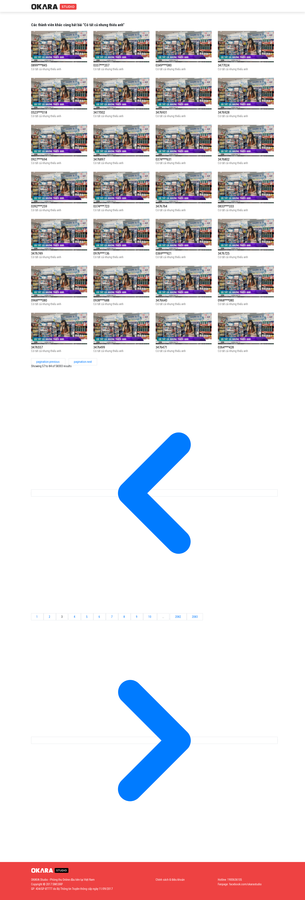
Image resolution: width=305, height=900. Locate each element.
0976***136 (101, 253)
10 (150, 616)
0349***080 (164, 65)
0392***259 (39, 206)
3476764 (161, 206)
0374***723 (101, 206)
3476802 (223, 159)
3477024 (223, 65)
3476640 (161, 300)
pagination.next (83, 361)
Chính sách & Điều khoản (170, 879)
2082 (178, 616)
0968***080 (39, 300)
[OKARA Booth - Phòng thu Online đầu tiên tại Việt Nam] (54, 7)
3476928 (223, 112)
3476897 (99, 159)
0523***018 (39, 112)
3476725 (223, 253)
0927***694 (39, 159)
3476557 (37, 347)
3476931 (161, 112)
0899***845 (39, 65)
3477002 (99, 112)
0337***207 (101, 65)
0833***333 (226, 206)
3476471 (161, 347)
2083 (195, 616)
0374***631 (164, 159)
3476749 (37, 253)
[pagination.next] (154, 740)
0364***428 (226, 347)
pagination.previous (48, 361)
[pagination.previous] (154, 493)
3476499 (99, 347)
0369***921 (164, 253)
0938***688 (101, 300)
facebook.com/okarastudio (245, 884)
